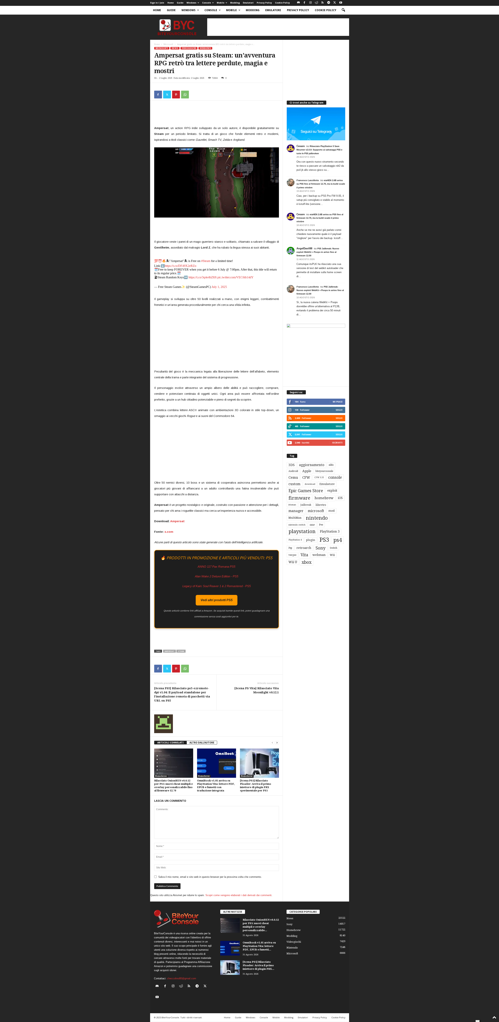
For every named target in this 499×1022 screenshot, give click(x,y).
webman (319, 555)
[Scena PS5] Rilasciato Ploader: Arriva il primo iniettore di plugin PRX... (258, 965)
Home (170, 3)
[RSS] (322, 3)
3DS (291, 465)
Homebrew (161, 776)
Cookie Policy (282, 3)
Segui (339, 409)
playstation (302, 531)
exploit (332, 490)
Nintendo (292, 947)
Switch (333, 548)
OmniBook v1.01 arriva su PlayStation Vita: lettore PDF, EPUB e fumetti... (259, 946)
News (175, 48)
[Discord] (298, 3)
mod (331, 510)
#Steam (205, 261)
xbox (306, 562)
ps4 (337, 540)
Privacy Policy (264, 3)
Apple (306, 471)
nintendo (317, 518)
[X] (334, 3)
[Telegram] (328, 3)
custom (294, 484)
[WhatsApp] (185, 94)
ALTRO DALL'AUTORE (201, 742)
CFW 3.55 (319, 477)
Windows (191, 3)
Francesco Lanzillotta (307, 180)
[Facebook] (304, 3)
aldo (331, 464)
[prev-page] (272, 743)
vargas (292, 555)
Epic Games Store (305, 490)
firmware (299, 498)
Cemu (293, 477)
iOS (340, 498)
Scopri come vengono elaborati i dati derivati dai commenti (238, 895)
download (310, 484)
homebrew (324, 498)
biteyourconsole (324, 471)
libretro (321, 504)
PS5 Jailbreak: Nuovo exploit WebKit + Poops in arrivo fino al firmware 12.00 (317, 252)
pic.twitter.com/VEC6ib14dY (235, 277)
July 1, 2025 (219, 286)
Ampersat (177, 521)
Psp (290, 548)
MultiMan (295, 517)
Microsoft (168, 44)
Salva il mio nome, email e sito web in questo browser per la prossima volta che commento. (210, 876)
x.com (169, 531)
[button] (343, 10)
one (312, 524)
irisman (292, 504)
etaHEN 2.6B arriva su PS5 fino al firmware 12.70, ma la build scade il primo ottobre (320, 183)
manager (295, 511)
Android (293, 471)
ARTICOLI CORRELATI (170, 742)
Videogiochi (189, 48)
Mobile (220, 3)
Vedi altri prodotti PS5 (217, 600)
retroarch (303, 548)
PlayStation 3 (330, 531)
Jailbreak (305, 504)
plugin (310, 540)
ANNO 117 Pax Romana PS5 (216, 566)
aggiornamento (311, 465)
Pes (321, 524)
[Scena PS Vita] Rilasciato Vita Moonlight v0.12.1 (256, 690)
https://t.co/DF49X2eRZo (180, 265)
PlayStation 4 (295, 540)
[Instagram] (310, 3)
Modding (235, 3)
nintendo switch (296, 525)
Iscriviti (337, 442)
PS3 (324, 539)
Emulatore (327, 484)
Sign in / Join (157, 3)
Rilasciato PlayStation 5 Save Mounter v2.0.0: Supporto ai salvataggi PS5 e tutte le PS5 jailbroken (319, 149)
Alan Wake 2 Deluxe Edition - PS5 (216, 576)
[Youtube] (340, 3)
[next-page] (277, 743)
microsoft (316, 511)
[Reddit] (316, 3)
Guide (180, 3)
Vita (304, 555)
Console (206, 3)
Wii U (292, 562)
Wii (332, 555)
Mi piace (337, 401)
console (335, 477)
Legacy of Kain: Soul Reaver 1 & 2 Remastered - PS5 (216, 586)
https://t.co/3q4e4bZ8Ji (202, 277)
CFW (306, 477)
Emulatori (248, 3)
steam (181, 651)
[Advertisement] (278, 27)
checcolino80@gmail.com (181, 978)
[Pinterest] (176, 94)
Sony (321, 547)
